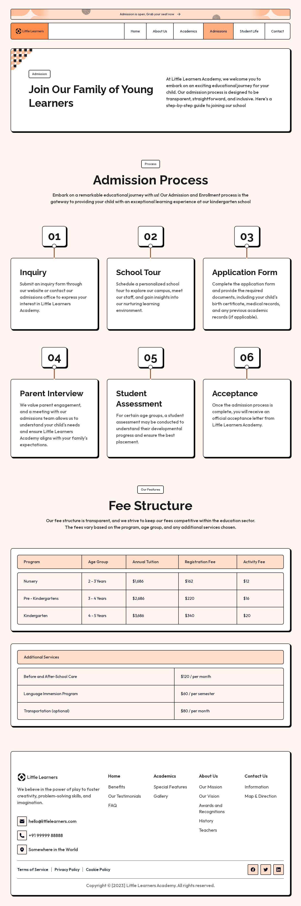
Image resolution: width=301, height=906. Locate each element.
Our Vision (209, 796)
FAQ (112, 805)
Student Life (249, 31)
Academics (188, 31)
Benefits (116, 787)
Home (135, 31)
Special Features (170, 787)
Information (257, 787)
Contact (277, 31)
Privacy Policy (67, 869)
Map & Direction (261, 796)
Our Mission (210, 787)
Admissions (218, 31)
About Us (160, 31)
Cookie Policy (98, 869)
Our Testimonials (124, 796)
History (206, 820)
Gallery (161, 796)
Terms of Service (32, 869)
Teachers (208, 830)
